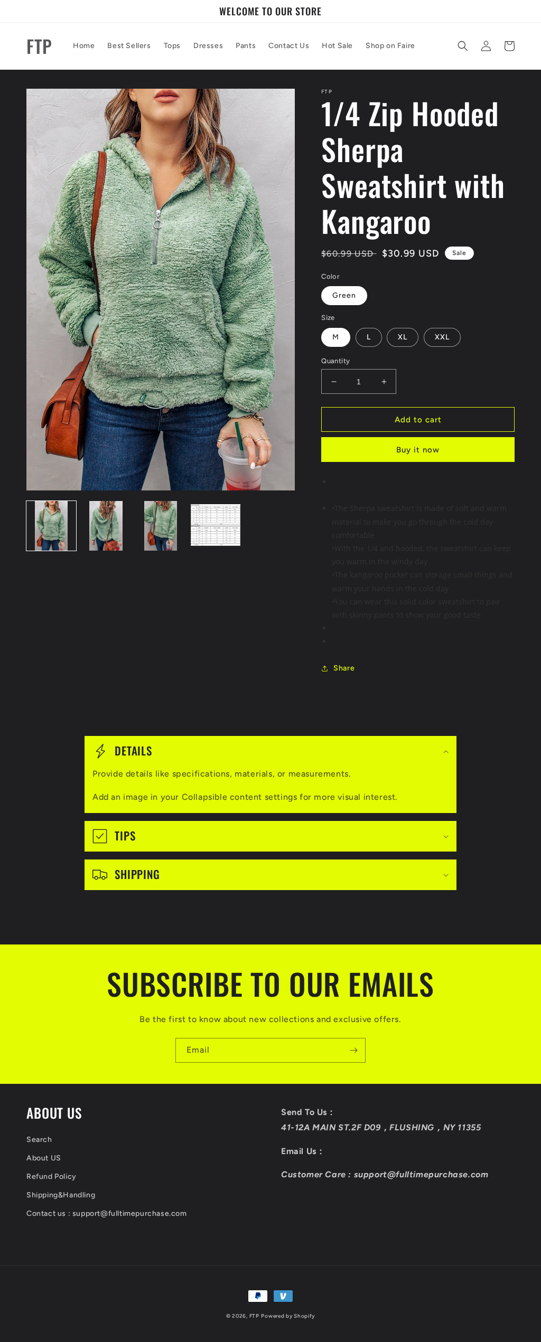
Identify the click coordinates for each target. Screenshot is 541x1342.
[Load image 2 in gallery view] (106, 526)
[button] (462, 46)
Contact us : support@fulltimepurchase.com (106, 1213)
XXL (442, 337)
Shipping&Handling (60, 1194)
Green (344, 295)
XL (402, 337)
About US (43, 1158)
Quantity (335, 361)
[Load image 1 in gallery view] (51, 526)
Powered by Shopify (288, 1315)
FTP (254, 1315)
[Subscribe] (353, 1050)
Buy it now (418, 450)
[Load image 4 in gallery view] (215, 526)
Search (39, 1139)
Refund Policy (51, 1176)
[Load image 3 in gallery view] (160, 526)
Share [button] (344, 668)
